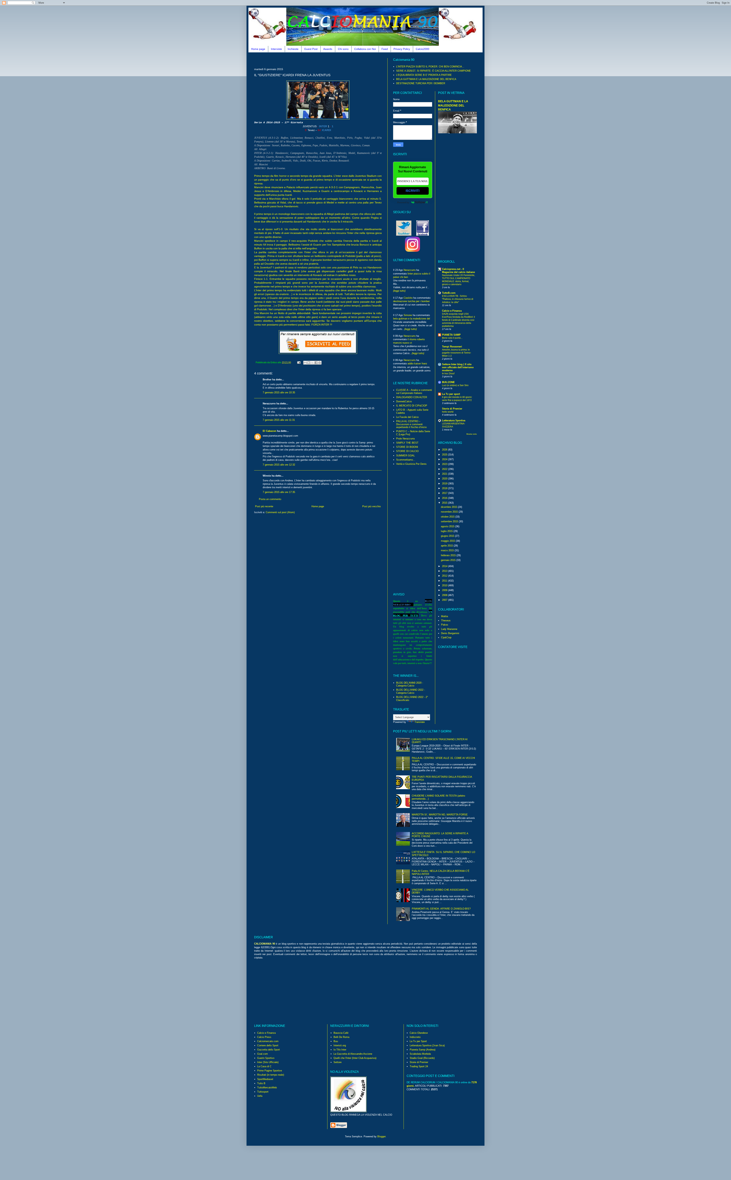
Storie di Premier (452, 408)
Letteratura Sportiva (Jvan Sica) (427, 1045)
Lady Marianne (449, 629)
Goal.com (262, 1053)
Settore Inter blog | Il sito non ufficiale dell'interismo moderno (458, 367)
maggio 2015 (448, 540)
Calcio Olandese (419, 1032)
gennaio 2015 (448, 560)
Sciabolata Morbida (420, 1053)
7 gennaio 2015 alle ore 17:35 (279, 492)
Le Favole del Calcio (407, 417)
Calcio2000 (422, 48)
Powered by (403, 202)
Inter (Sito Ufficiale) (268, 1062)
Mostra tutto (471, 434)
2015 (445, 502)
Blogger (381, 1136)
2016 (445, 498)
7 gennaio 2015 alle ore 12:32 (279, 464)
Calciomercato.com (268, 1041)
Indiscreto (415, 1037)
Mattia (444, 616)
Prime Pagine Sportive (269, 1070)
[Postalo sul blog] (309, 363)
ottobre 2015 (448, 516)
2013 (445, 571)
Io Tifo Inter (340, 1049)
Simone (408, 315)
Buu (336, 1041)
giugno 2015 (448, 535)
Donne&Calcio (404, 401)
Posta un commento (270, 499)
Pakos (444, 624)
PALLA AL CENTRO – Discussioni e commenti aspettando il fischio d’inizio (411, 424)
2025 (445, 454)
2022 (445, 469)
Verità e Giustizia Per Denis (411, 463)
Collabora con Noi (365, 48)
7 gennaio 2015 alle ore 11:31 (279, 419)
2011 (445, 580)
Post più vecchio (371, 506)
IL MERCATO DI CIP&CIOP (411, 405)
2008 (445, 595)
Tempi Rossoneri (452, 346)
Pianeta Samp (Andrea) (422, 1049)
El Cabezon (269, 431)
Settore (338, 1062)
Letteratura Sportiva (453, 420)
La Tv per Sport (418, 1041)
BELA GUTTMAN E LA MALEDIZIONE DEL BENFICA (426, 79)
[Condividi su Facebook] (316, 363)
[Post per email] (298, 362)
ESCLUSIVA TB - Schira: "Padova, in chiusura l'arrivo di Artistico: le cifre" (457, 299)
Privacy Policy (401, 48)
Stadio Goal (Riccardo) (422, 1058)
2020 (445, 478)
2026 (445, 449)
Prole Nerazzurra (405, 438)
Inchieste (293, 48)
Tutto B (261, 1083)
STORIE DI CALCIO (407, 451)
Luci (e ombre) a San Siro (455, 385)
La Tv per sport (451, 394)
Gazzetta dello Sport (268, 1049)
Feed (384, 48)
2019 (445, 483)
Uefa (259, 1095)
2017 (445, 493)
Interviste (276, 48)
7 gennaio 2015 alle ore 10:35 (279, 392)
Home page (258, 48)
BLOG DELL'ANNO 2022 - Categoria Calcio (410, 691)
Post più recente (264, 506)
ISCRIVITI (412, 190)
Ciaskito (408, 297)
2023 (445, 464)
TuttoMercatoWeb (267, 1087)
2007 (445, 599)
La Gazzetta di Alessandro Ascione (353, 1053)
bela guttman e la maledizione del (411, 318)
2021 (445, 473)
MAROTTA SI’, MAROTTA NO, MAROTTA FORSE (440, 814)
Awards (327, 48)
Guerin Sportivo (265, 1058)
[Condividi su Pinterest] (320, 363)
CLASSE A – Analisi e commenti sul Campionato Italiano (414, 391)
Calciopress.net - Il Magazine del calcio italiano (458, 271)
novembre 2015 (450, 511)
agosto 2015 (448, 526)
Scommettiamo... (405, 459)
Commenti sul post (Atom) (280, 512)
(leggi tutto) (399, 290)
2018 (445, 488)
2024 (445, 459)
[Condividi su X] (312, 363)
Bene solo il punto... (452, 338)
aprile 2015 (447, 545)
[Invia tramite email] (305, 363)
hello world (447, 411)
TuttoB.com (449, 292)
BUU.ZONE (448, 382)
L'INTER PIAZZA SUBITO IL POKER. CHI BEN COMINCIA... (430, 66)
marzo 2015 (448, 550)
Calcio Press (264, 1037)
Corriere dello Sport (267, 1045)
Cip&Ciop (446, 637)
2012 (445, 575)
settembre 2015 (450, 521)
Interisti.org (340, 1045)
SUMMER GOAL (405, 455)
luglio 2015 (447, 531)
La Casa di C (264, 1066)
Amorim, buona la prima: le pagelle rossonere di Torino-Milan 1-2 (456, 352)
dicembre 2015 (449, 507)
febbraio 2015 (448, 555)
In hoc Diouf (448, 373)
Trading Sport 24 (419, 1066)
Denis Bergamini (450, 633)
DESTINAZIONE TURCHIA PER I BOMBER (420, 83)
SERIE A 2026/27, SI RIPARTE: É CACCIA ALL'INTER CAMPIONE (433, 70)
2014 (445, 566)
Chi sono (343, 48)
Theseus (446, 620)
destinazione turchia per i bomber (411, 301)
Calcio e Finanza (452, 310)
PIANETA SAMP (451, 334)
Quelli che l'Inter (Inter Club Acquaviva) (355, 1058)
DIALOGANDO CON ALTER (411, 397)
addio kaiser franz (417, 363)
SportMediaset (265, 1079)
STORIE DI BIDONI (407, 447)
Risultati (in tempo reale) (270, 1074)
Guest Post (311, 48)
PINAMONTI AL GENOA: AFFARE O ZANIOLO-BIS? (441, 908)
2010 (445, 585)
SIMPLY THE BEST (407, 442)
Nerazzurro (410, 270)
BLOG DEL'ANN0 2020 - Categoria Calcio (409, 684)
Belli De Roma (341, 1037)
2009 (445, 590)
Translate (419, 722)
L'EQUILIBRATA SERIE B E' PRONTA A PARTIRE (424, 75)
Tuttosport (262, 1091)
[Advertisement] (323, 59)
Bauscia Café (341, 1032)
